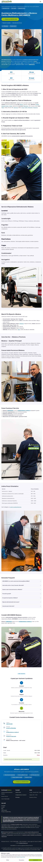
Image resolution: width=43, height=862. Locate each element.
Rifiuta (7, 860)
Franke (26, 107)
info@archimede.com (23, 843)
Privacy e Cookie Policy (6, 811)
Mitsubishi (30, 107)
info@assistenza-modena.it (24, 410)
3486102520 (32, 64)
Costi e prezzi (4, 810)
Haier (3, 107)
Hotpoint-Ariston (5, 106)
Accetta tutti (35, 860)
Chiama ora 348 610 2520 (11, 19)
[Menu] (40, 1)
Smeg (22, 107)
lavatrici (35, 61)
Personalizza (21, 860)
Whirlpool (21, 323)
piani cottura (17, 62)
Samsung (16, 107)
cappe (21, 62)
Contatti (3, 807)
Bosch (21, 104)
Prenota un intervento (11, 736)
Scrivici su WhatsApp (11, 728)
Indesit (37, 104)
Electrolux (26, 106)
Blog (2, 808)
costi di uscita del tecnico (15, 507)
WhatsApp (6, 26)
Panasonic (35, 107)
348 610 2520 (9, 723)
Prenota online (13, 26)
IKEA (19, 329)
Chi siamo (3, 805)
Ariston (10, 106)
